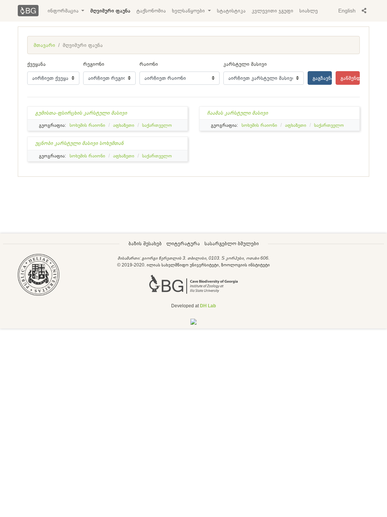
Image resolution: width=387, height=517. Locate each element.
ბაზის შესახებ (145, 243)
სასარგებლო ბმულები (231, 243)
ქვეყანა (36, 64)
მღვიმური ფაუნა (110, 11)
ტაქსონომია (151, 11)
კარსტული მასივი (245, 64)
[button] (364, 10)
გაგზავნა (322, 78)
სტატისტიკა (231, 11)
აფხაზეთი (123, 125)
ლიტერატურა (183, 243)
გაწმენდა (350, 78)
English (347, 11)
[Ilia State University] (38, 274)
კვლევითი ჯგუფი (272, 11)
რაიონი (148, 64)
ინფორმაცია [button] (64, 11)
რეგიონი (93, 64)
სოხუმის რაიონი (87, 125)
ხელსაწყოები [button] (189, 11)
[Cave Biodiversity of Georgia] (193, 283)
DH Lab (208, 306)
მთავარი (44, 45)
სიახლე (308, 11)
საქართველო (157, 125)
